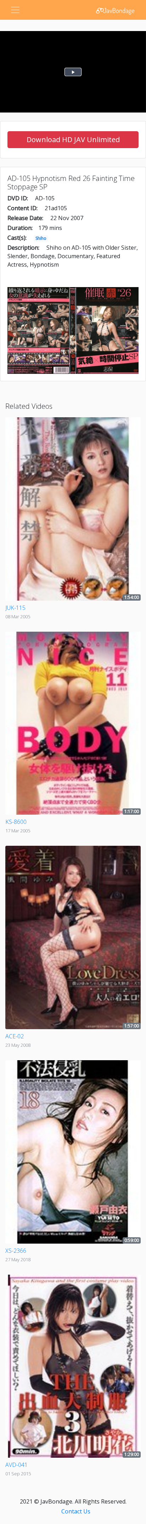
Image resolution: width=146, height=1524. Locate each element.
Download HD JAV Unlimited (73, 139)
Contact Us (75, 1511)
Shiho (40, 238)
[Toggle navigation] (15, 10)
